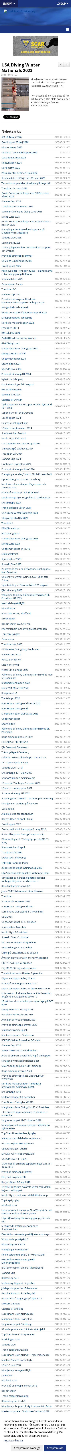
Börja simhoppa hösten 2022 (17, 736)
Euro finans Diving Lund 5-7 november (22, 911)
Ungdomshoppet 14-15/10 (15, 548)
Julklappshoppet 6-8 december (18, 1097)
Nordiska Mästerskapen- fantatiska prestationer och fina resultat (21, 1085)
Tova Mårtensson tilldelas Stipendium (22, 973)
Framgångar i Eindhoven (14, 1249)
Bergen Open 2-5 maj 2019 (15, 1182)
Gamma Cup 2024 (11, 458)
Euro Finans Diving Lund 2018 (17, 1313)
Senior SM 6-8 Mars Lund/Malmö (19, 1050)
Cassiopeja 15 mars (12, 284)
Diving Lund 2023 (10, 543)
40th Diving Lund (10, 533)
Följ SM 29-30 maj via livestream (18, 968)
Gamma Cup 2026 (11, 201)
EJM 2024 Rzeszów (11, 389)
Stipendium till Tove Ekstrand (17, 412)
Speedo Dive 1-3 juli (12, 767)
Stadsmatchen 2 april (13, 847)
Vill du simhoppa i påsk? (14, 1239)
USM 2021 (6, 916)
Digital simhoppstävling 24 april (18, 978)
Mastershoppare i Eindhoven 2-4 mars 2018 (25, 1411)
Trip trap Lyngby (10, 1200)
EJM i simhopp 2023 (11, 590)
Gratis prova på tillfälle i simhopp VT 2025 (24, 312)
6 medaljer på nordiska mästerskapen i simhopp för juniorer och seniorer (23, 879)
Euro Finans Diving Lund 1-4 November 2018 (25, 1354)
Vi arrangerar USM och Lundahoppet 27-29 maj (27, 798)
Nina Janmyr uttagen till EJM (16, 1370)
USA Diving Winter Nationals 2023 (20, 67)
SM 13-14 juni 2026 (11, 137)
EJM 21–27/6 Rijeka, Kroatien (16, 963)
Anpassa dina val (13, 1440)
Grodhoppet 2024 (11, 417)
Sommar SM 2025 (10, 242)
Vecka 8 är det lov (11, 659)
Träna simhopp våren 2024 (16, 507)
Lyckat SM (6, 1375)
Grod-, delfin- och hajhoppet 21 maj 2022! (23, 829)
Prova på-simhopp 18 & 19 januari (20, 492)
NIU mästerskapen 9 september (19, 942)
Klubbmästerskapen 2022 (15, 682)
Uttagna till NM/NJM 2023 (14, 518)
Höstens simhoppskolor (14, 423)
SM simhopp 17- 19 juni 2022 (16, 772)
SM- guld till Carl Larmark (14, 307)
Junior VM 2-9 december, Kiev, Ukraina (22, 891)
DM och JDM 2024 (10, 333)
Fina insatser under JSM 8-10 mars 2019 (22, 1254)
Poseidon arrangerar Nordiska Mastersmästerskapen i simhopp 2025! (22, 300)
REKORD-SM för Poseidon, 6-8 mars (20, 1040)
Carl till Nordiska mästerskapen (18, 338)
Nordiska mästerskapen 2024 (17, 322)
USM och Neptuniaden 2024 (16, 428)
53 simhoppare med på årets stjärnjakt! (23, 1329)
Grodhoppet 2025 (11, 266)
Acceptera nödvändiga (27, 1448)
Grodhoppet (8, 618)
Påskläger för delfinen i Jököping (19, 173)
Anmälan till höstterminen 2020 (18, 1019)
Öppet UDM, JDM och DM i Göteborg (20, 479)
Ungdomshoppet (10, 718)
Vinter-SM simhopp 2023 (14, 669)
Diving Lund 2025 (10, 216)
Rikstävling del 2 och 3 (13, 1401)
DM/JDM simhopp (10, 528)
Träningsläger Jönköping (14, 1395)
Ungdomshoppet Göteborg (16, 1324)
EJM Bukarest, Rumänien (14, 747)
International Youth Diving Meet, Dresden (24, 628)
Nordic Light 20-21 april (13, 438)
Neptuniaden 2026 (11, 162)
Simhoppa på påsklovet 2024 (17, 448)
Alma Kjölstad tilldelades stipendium (21, 1138)
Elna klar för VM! (10, 664)
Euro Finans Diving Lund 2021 (17, 906)
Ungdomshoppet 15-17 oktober (18, 921)
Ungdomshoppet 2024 (13, 358)
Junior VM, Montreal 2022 (15, 688)
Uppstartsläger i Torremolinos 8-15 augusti (24, 585)
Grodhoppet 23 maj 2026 (14, 142)
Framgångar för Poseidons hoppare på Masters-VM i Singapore (23, 231)
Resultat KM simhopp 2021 (15, 886)
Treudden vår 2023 (11, 644)
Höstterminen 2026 (11, 147)
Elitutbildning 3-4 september (16, 947)
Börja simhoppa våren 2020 (16, 1071)
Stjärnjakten (8, 723)
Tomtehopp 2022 (10, 698)
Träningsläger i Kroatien (14, 1349)
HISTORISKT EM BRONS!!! (14, 742)
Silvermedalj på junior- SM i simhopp (21, 1065)
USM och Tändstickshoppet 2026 (19, 152)
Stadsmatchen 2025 (12, 279)
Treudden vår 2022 (11, 852)
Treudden (6, 896)
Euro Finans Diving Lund (14, 708)
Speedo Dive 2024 (11, 369)
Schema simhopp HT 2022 (15, 793)
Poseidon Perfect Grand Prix (17, 1014)
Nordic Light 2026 (10, 167)
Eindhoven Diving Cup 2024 (16, 464)
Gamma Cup (8, 1272)
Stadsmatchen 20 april (13, 433)
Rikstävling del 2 (10, 1278)
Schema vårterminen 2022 (15, 901)
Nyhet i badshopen (12, 379)
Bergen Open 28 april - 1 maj (16, 819)
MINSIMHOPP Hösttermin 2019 (17, 1153)
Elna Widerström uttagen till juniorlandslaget (25, 1234)
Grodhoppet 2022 (11, 824)
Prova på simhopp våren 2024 (17, 469)
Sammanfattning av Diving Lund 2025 (21, 211)
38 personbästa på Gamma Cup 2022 (21, 867)
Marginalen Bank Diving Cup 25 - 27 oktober (25, 1107)
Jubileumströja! (9, 554)
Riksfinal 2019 (9, 1205)
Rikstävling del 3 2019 (13, 1244)
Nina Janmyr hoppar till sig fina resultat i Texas (26, 1406)
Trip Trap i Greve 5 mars (14, 862)
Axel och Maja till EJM (12, 603)
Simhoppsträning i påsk (14, 1030)
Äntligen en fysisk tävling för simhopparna (24, 957)
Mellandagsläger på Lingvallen (18, 1283)
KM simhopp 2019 (11, 1091)
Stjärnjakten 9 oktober (13, 927)
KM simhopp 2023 (11, 502)
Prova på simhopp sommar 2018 (19, 1385)
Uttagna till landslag (12, 1308)
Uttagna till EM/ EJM (11, 399)
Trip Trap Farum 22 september (18, 1334)
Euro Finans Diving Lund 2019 (17, 1102)
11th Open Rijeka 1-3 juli (14, 762)
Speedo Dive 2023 (11, 564)
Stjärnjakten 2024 (11, 363)
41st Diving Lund (10, 343)
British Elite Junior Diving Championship (22, 834)
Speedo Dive (8, 1344)
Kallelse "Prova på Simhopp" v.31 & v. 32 (23, 757)
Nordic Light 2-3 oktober (14, 932)
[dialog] (35, 1434)
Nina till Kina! (8, 608)
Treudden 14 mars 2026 (14, 188)
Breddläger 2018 (10, 1339)
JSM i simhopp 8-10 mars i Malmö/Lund (22, 1267)
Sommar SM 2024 (10, 394)
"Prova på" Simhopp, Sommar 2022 (20, 783)
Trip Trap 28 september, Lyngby (18, 1133)
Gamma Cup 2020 (11, 1045)
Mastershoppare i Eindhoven (17, 1035)
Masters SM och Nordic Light (16, 1360)
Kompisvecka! (9, 693)
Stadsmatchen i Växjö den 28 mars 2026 (23, 178)
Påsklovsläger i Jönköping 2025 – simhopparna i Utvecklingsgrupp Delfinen (27, 272)
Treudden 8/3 (8, 289)
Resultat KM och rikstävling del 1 (19, 1293)
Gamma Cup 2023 (11, 654)
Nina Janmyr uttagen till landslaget (20, 1060)
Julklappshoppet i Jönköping (16, 317)
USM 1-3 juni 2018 (11, 1365)
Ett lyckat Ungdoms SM (13, 1177)
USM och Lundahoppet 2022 (16, 788)
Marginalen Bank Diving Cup (16, 1319)
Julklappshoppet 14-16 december (19, 1288)
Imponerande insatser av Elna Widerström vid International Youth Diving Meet (26, 1211)
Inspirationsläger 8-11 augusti (17, 384)
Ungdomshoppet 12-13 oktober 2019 (21, 1120)
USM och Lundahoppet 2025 (16, 260)
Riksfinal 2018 (9, 1380)
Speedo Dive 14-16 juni (14, 1158)
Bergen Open (8, 1390)
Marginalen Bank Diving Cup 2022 (19, 713)
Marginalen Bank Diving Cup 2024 (19, 348)
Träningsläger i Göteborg (15, 752)
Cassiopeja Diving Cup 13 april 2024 (20, 443)
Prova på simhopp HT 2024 (16, 374)
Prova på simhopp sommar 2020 (19, 1024)
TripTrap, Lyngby (10, 634)
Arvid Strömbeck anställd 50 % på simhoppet (25, 1055)
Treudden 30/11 (10, 327)
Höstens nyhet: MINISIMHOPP (17, 1143)
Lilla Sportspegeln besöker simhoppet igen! (25, 873)
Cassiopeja (7, 639)
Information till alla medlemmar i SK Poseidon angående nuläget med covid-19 (26, 995)
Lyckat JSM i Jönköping (13, 857)
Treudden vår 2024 (11, 453)
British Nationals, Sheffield (16, 613)
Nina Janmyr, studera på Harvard (19, 803)
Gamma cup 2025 (10, 294)
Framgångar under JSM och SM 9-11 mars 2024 (26, 474)
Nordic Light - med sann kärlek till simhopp (24, 1195)
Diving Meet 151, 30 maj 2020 (17, 1009)
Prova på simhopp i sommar (16, 255)
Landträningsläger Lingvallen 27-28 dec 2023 (25, 497)
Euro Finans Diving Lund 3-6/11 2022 (21, 703)
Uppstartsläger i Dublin (14, 1148)
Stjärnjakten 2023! (11, 559)
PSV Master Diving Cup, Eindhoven (20, 649)
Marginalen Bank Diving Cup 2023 (19, 538)
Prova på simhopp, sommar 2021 (19, 983)
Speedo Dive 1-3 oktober (15, 937)
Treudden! (7, 523)
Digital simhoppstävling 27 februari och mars (25, 988)
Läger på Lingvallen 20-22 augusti (19, 952)
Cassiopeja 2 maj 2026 (13, 157)
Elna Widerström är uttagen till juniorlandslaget (18, 1261)
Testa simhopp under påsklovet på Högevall (25, 183)
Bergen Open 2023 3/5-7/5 (15, 623)
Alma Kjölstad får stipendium (17, 813)
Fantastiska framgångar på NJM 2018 (21, 1298)
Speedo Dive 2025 (11, 237)
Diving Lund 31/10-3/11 (13, 353)
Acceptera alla (55, 1448)
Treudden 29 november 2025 (17, 206)
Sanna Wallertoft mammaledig (18, 778)
